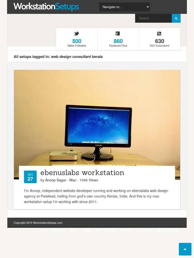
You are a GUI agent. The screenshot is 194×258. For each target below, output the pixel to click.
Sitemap (126, 230)
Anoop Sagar (55, 179)
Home (44, 230)
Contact (86, 230)
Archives (111, 230)
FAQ (98, 230)
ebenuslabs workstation (82, 172)
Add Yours (59, 230)
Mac (72, 179)
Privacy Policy (144, 230)
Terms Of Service (168, 230)
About (73, 230)
